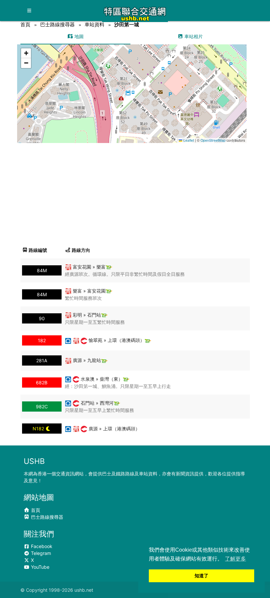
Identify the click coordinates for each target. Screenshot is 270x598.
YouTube (39, 567)
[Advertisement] (135, 192)
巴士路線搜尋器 (57, 24)
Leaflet (188, 140)
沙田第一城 (126, 24)
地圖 (78, 36)
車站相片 (193, 36)
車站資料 (94, 24)
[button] (132, 87)
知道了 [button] (201, 575)
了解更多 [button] (235, 559)
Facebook (41, 546)
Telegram (40, 553)
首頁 (25, 24)
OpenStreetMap (213, 140)
